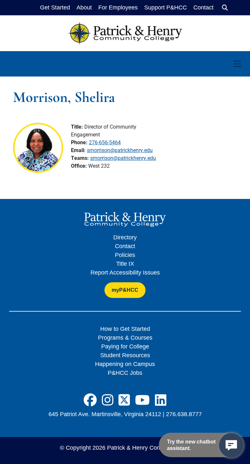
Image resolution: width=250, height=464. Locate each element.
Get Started (55, 7)
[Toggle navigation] (237, 64)
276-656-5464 (105, 142)
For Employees (118, 7)
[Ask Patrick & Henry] (231, 445)
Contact (203, 7)
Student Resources (125, 355)
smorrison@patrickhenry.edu (120, 150)
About (84, 7)
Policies (125, 255)
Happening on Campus (125, 364)
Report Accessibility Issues (125, 272)
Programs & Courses (125, 337)
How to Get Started (125, 329)
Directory (125, 237)
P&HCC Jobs (125, 373)
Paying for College (125, 346)
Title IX (125, 263)
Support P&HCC (165, 7)
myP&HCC (125, 290)
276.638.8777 (184, 414)
